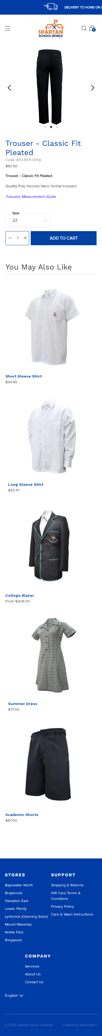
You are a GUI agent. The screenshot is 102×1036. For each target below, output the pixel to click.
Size (15, 213)
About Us (33, 974)
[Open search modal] (84, 28)
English (11, 995)
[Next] (92, 88)
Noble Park (14, 932)
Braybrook (13, 893)
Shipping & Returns (67, 885)
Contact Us (34, 982)
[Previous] (9, 88)
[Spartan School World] (51, 28)
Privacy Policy (62, 906)
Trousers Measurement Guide (30, 196)
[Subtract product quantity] (10, 238)
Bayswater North (19, 885)
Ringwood (13, 940)
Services (32, 966)
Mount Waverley (18, 924)
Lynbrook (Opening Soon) (26, 916)
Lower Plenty (16, 908)
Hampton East (16, 901)
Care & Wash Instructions (72, 914)
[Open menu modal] (7, 28)
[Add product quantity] (25, 238)
